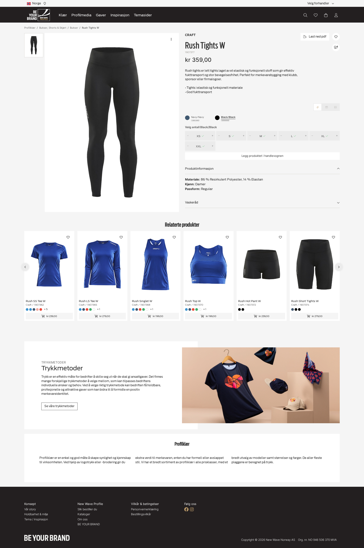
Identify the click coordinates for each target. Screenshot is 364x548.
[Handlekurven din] (325, 15)
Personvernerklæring (144, 509)
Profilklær (29, 27)
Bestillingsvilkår (141, 514)
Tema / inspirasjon (36, 519)
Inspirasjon (120, 15)
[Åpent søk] (305, 15)
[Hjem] (38, 15)
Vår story (30, 509)
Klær (63, 15)
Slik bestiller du (87, 509)
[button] (112, 122)
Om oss (83, 519)
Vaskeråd (191, 202)
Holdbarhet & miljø (36, 514)
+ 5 (46, 309)
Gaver (101, 15)
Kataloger (84, 514)
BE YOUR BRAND (89, 524)
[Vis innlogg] (336, 15)
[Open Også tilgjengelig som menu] (336, 47)
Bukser (74, 27)
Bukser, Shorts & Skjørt (52, 27)
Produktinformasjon (199, 168)
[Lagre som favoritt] (315, 15)
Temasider (143, 15)
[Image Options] (171, 39)
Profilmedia (81, 15)
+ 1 (98, 309)
